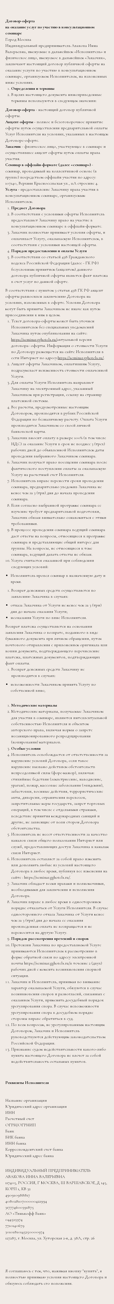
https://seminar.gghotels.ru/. (47, 877)
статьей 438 (57, 257)
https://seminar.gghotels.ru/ (34, 339)
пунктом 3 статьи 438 (57, 290)
